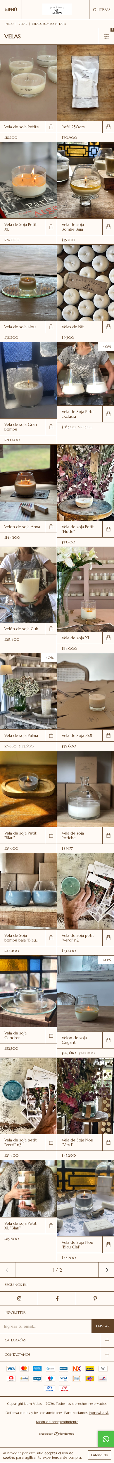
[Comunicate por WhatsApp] (106, 1439)
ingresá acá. (99, 1412)
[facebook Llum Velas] (57, 1298)
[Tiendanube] (57, 1434)
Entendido (99, 1455)
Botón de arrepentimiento (57, 1421)
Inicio (9, 24)
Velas (22, 24)
